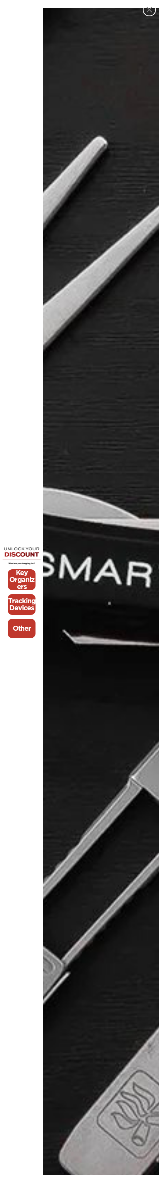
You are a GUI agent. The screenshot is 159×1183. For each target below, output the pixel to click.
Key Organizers (21, 579)
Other (22, 628)
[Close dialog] (149, 9)
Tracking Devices (22, 604)
